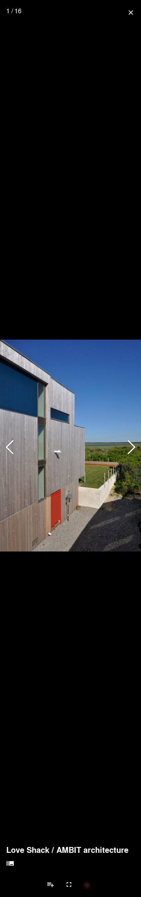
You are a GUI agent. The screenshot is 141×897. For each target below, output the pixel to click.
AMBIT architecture (92, 850)
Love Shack (27, 850)
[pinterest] (87, 884)
